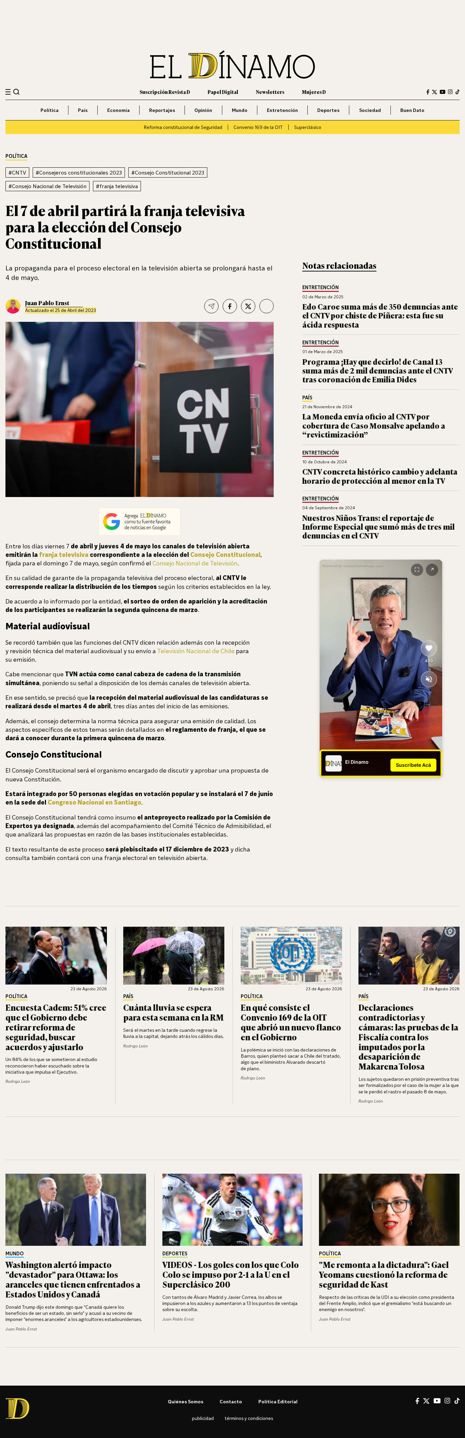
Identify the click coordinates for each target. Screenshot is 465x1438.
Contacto (231, 1401)
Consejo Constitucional (224, 554)
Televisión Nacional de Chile (196, 651)
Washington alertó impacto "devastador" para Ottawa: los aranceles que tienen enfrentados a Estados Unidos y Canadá (72, 1279)
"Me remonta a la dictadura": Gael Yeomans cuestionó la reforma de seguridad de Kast (384, 1274)
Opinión (203, 110)
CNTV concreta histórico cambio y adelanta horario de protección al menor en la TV (380, 476)
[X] (426, 1401)
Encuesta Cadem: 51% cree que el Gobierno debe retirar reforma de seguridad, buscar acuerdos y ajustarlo (55, 1026)
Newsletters (270, 91)
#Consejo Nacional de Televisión (47, 186)
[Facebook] (428, 92)
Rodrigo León (17, 1081)
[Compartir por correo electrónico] (211, 306)
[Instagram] (450, 91)
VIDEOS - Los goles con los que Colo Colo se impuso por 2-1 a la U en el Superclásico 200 (230, 1274)
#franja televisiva (117, 186)
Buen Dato (412, 110)
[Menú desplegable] (8, 92)
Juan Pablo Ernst (47, 303)
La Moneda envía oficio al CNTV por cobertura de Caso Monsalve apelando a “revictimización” (373, 425)
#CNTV (17, 172)
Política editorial (278, 1401)
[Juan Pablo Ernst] (12, 306)
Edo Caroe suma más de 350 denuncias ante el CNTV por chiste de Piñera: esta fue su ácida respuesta (380, 315)
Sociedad (370, 110)
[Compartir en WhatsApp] (266, 306)
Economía (118, 110)
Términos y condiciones (249, 1418)
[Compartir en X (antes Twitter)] (248, 306)
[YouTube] (442, 92)
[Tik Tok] (457, 1401)
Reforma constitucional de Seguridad (183, 127)
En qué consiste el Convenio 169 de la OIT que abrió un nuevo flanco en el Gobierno (291, 1021)
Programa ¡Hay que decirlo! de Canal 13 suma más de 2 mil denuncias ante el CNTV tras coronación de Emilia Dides (377, 370)
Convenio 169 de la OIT (258, 127)
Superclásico (307, 127)
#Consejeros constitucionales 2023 (79, 172)
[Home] (232, 64)
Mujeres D (314, 91)
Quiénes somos (185, 1401)
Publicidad (203, 1418)
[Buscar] (16, 91)
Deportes (328, 110)
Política (50, 110)
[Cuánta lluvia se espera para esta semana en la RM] (174, 956)
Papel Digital (223, 91)
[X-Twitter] (434, 92)
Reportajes (162, 110)
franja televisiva (64, 554)
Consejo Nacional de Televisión (195, 563)
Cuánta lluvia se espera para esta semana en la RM (173, 1012)
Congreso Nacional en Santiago (94, 802)
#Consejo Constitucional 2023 (167, 172)
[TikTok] (457, 91)
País (82, 110)
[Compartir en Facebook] (230, 306)
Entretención (282, 110)
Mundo (239, 110)
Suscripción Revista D (165, 91)
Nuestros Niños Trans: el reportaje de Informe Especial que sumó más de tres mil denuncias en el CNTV (378, 526)
